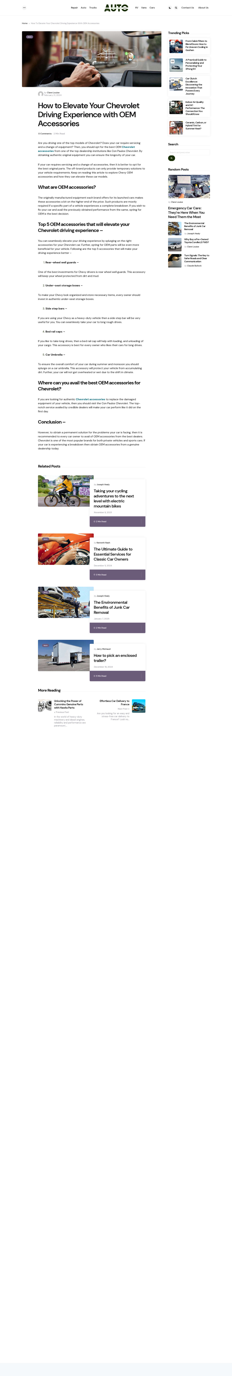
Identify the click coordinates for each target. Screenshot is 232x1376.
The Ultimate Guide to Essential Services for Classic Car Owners (113, 554)
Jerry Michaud (103, 649)
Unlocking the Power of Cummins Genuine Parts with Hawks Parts (68, 704)
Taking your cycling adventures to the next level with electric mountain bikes (114, 498)
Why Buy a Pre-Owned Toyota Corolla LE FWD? (196, 241)
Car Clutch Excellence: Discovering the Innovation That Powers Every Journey (194, 86)
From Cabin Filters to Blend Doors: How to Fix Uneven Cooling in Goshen (197, 46)
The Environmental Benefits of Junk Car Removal (112, 607)
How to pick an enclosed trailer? (115, 658)
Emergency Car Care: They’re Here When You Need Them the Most (186, 212)
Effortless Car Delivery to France (114, 702)
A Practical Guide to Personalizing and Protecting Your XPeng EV (196, 64)
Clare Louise (53, 92)
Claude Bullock (194, 266)
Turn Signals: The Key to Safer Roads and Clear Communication (196, 258)
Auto (30, 37)
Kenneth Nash (103, 542)
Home (25, 23)
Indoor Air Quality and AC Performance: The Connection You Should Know (195, 108)
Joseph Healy (103, 484)
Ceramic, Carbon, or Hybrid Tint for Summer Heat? (196, 125)
